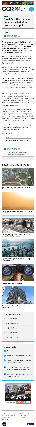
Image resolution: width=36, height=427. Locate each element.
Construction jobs (12, 314)
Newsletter (6, 413)
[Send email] (19, 36)
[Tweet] (8, 36)
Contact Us (5, 417)
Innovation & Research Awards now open (19, 355)
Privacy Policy (22, 415)
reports (4, 105)
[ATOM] (10, 424)
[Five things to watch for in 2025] (18, 272)
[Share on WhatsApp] (15, 36)
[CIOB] (26, 424)
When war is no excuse (13, 351)
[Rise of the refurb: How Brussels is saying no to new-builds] (18, 295)
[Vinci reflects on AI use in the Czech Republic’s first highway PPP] (18, 177)
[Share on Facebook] (5, 36)
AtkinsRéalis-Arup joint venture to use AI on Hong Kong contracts (19, 375)
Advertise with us (23, 413)
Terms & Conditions (8, 415)
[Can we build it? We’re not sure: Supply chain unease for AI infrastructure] (18, 224)
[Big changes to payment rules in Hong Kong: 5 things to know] (18, 248)
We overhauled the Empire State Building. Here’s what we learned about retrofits (19, 368)
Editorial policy (23, 417)
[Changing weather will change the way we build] (18, 201)
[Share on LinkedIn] (12, 36)
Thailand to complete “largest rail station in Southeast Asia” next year (19, 361)
